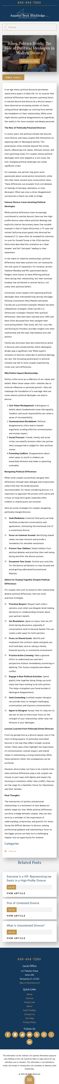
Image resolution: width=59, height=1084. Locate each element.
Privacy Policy (29, 1022)
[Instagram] (44, 1035)
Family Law (29, 1002)
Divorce (12, 851)
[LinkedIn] (29, 1042)
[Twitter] (51, 1035)
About (29, 1006)
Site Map (29, 1018)
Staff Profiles (29, 1010)
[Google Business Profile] (15, 1035)
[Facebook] (8, 1035)
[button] (29, 1079)
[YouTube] (29, 1035)
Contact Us (29, 1014)
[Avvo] (22, 1035)
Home (29, 994)
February (12, 27)
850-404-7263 (29, 2)
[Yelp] (37, 1035)
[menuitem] (29, 994)
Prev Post (13, 77)
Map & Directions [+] (29, 982)
